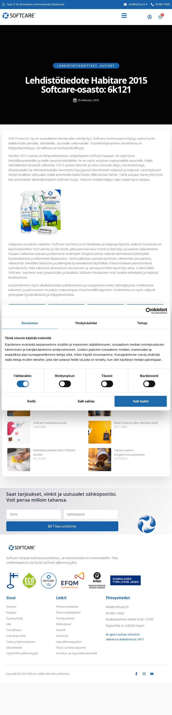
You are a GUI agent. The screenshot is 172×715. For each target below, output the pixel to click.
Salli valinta (86, 401)
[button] (124, 15)
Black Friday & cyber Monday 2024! (136, 423)
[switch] (65, 384)
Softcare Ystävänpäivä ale (50, 423)
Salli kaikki (141, 401)
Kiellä (31, 401)
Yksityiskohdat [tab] (86, 323)
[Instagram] (144, 673)
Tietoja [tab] (142, 323)
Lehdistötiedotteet (77, 66)
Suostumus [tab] (29, 323)
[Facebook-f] (136, 673)
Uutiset (107, 66)
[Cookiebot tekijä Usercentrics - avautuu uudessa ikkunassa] (148, 311)
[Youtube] (152, 673)
